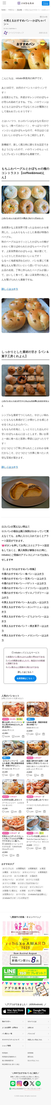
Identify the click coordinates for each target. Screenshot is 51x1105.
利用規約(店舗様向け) (9, 1056)
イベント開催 (9, 883)
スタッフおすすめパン (11, 28)
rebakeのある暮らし (38, 894)
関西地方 (22, 868)
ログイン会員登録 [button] (45, 3)
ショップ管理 (6, 1045)
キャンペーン (29, 872)
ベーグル (22, 894)
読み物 (19, 10)
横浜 (6, 872)
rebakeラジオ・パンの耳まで (16, 898)
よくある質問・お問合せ (10, 1027)
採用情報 (30, 1053)
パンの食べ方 (21, 876)
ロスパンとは (32, 1021)
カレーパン (9, 880)
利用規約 (5, 1053)
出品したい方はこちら (35, 1039)
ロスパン (16, 872)
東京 (43, 868)
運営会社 (30, 1056)
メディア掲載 (35, 891)
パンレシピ (31, 1033)
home (4, 10)
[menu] (4, 3)
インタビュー (37, 887)
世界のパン (9, 894)
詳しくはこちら (25, 672)
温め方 (34, 876)
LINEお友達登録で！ (27, 1089)
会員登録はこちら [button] (24, 678)
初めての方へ (6, 1021)
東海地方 (43, 872)
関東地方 (33, 868)
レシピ (24, 887)
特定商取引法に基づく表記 (10, 1064)
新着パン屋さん (10, 891)
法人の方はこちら (33, 1060)
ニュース (8, 876)
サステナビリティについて (10, 1039)
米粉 (24, 891)
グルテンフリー (10, 887)
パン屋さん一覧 (7, 1033)
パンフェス (9, 868)
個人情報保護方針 (8, 1060)
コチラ (40, 574)
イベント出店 (33, 880)
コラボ (21, 880)
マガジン (11, 10)
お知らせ (30, 1027)
